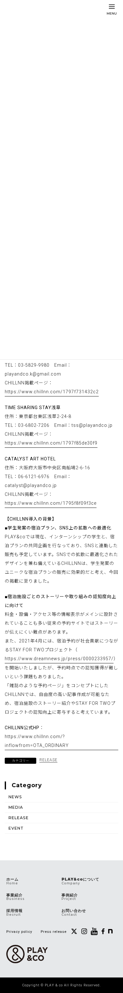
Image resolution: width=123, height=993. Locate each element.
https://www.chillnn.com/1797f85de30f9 (51, 443)
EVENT (16, 828)
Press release (54, 932)
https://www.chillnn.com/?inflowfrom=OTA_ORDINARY (37, 741)
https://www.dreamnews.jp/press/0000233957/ (59, 658)
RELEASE (48, 760)
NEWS (15, 796)
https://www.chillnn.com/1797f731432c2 (52, 391)
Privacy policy (19, 932)
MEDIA (16, 807)
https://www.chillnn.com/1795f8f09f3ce (51, 503)
